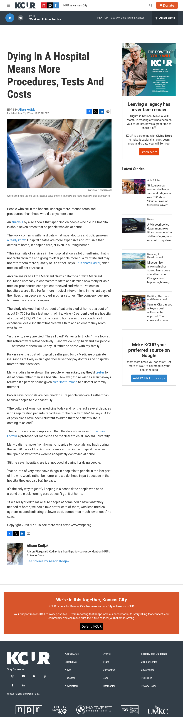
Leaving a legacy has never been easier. (149, 107)
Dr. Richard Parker (88, 263)
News (150, 219)
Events (107, 654)
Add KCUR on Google (149, 378)
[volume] (21, 18)
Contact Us (109, 670)
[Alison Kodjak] (15, 554)
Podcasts (70, 678)
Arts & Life (153, 180)
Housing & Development (155, 256)
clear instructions (65, 382)
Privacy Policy (148, 686)
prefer (100, 372)
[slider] (26, 18)
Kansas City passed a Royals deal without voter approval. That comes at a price (159, 312)
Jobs (105, 678)
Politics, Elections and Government (158, 298)
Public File (146, 678)
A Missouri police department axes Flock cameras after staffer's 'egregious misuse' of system (159, 232)
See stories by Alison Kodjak (48, 561)
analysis (17, 222)
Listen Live (71, 662)
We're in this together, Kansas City (91, 599)
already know (16, 240)
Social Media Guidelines (154, 654)
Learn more (149, 152)
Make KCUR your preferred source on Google (149, 350)
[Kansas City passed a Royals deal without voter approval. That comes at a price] (133, 302)
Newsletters (71, 686)
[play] (10, 18)
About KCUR (72, 654)
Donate (168, 5)
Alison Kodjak (26, 109)
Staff (106, 662)
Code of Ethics (149, 662)
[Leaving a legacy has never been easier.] (149, 69)
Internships (109, 686)
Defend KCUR (91, 626)
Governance (148, 670)
